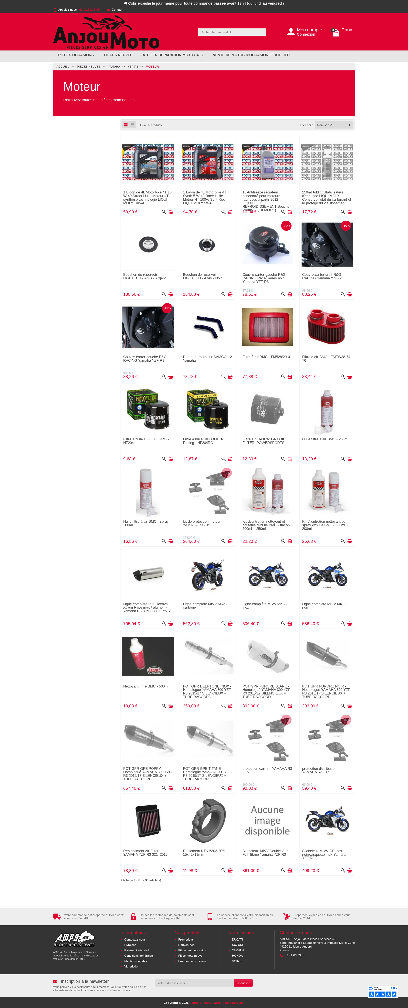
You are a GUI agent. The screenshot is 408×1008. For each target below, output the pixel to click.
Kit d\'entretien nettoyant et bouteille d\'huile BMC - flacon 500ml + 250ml (266, 525)
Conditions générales (138, 955)
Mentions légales (135, 961)
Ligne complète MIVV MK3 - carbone (205, 606)
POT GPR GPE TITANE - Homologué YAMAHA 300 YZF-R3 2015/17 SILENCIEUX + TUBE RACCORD (207, 774)
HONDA (237, 955)
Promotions (186, 939)
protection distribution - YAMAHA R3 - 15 (320, 770)
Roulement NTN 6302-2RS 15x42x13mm (204, 853)
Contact (117, 9)
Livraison (130, 944)
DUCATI (237, 939)
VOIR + (237, 961)
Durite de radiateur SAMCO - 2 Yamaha (207, 359)
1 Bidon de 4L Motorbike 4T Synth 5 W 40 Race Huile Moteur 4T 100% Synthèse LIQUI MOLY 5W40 (204, 197)
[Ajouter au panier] (170, 212)
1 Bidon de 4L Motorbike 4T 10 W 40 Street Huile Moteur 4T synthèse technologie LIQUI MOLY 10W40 (147, 197)
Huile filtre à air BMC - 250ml (325, 439)
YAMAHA (238, 950)
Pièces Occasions (76, 55)
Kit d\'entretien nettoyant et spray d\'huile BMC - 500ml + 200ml (325, 525)
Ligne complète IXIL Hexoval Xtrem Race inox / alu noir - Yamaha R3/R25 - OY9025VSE (147, 607)
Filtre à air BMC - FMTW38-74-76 (326, 359)
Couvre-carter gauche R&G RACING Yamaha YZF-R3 (145, 359)
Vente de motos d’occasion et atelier (251, 55)
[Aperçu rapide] (164, 212)
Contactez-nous (135, 939)
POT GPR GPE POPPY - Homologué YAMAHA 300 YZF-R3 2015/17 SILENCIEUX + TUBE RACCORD (147, 774)
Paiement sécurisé (136, 950)
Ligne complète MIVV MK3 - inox (264, 606)
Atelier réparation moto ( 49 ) (173, 55)
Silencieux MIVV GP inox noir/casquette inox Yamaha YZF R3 (324, 854)
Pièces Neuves (118, 55)
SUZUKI (237, 944)
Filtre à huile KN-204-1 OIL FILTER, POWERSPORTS (263, 441)
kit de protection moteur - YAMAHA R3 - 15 (203, 523)
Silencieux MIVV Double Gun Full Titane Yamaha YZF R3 (265, 853)
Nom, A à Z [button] (324, 125)
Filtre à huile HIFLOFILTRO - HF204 (146, 441)
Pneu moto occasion (192, 961)
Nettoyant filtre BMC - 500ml (146, 686)
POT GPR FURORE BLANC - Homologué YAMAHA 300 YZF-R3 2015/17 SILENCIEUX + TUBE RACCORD (267, 691)
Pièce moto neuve (190, 955)
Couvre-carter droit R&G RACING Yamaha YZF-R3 (322, 276)
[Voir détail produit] (289, 459)
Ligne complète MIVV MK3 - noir (324, 606)
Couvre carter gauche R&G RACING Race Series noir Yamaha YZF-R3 (264, 278)
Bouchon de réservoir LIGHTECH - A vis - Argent (144, 276)
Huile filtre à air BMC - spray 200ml (146, 523)
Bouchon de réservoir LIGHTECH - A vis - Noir (202, 276)
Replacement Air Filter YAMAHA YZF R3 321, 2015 (145, 853)
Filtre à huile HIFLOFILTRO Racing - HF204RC (204, 441)
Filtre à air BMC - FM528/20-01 (267, 357)
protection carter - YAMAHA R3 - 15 (267, 770)
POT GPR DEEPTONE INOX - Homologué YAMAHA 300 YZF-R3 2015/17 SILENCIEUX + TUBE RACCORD (207, 691)
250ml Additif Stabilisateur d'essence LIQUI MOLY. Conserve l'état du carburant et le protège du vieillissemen (326, 197)
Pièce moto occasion (192, 950)
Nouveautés (186, 944)
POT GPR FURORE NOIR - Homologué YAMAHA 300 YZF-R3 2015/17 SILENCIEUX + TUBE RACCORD (326, 691)
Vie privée (131, 966)
